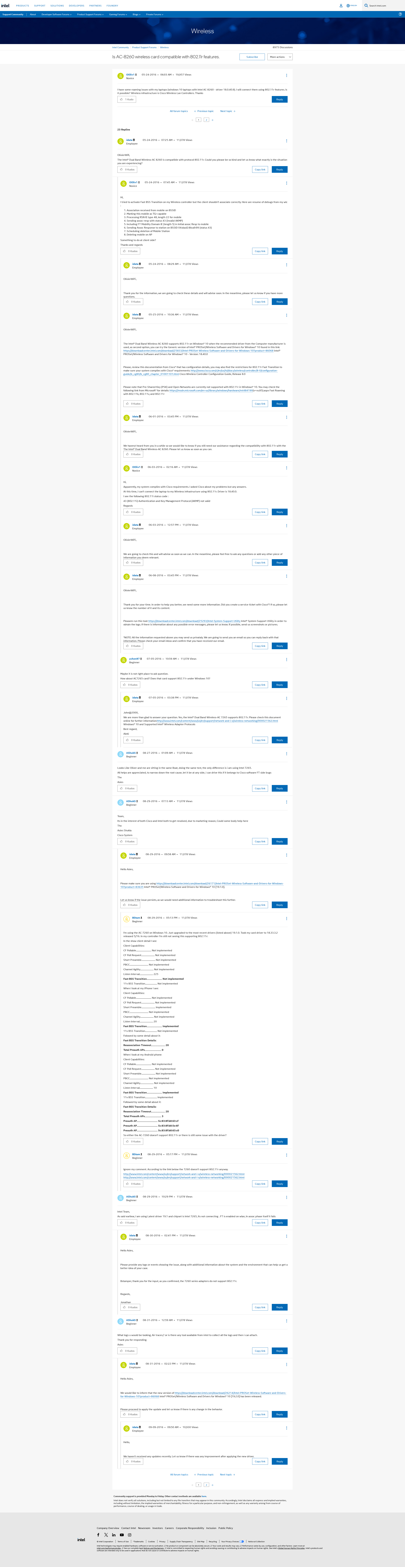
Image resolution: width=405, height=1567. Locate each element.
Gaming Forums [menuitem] (117, 14)
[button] (286, 75)
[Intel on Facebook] (98, 1535)
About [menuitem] (33, 14)
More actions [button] (277, 57)
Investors (158, 1528)
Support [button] (39, 5)
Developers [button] (76, 5)
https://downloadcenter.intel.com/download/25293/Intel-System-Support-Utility (194, 621)
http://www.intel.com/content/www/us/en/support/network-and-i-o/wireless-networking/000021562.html (217, 720)
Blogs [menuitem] (135, 14)
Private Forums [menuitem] (153, 14)
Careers (169, 1528)
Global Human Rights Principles (291, 1547)
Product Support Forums (144, 47)
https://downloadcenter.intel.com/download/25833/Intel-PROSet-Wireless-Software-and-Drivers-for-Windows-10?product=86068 (198, 350)
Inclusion (211, 1528)
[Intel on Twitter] (106, 1535)
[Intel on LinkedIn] (114, 1535)
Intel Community (120, 47)
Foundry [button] (112, 5)
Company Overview (108, 1528)
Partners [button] (95, 5)
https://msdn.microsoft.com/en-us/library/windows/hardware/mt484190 (211, 390)
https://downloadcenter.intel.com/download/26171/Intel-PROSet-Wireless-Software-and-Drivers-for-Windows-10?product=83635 (202, 885)
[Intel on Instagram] (129, 1535)
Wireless (164, 47)
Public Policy (225, 1528)
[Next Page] (212, 120)
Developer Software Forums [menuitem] (55, 14)
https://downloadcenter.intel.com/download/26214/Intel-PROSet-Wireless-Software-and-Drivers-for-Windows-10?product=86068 (203, 1394)
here (204, 1496)
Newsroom (144, 1528)
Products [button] (22, 5)
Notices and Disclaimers (153, 1547)
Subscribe (252, 57)
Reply (279, 99)
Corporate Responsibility (190, 1528)
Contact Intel (128, 1528)
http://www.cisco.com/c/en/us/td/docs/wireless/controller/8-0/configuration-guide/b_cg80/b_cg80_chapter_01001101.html (200, 372)
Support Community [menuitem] (13, 14)
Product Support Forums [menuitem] (89, 14)
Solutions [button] (57, 5)
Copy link (260, 169)
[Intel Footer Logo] (81, 1539)
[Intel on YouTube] (122, 1535)
